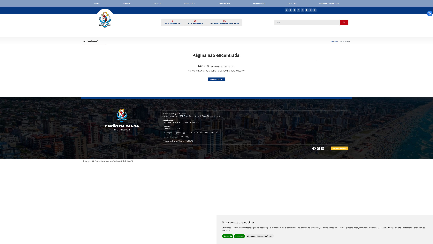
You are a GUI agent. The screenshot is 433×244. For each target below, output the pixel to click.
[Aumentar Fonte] (291, 10)
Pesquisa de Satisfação (329, 3)
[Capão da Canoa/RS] (105, 21)
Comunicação (259, 3)
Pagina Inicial (217, 79)
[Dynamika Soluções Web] (329, 161)
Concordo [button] (228, 236)
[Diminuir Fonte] (294, 10)
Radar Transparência (195, 22)
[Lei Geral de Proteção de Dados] (307, 10)
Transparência (224, 3)
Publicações (189, 3)
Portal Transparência (173, 22)
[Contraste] (315, 10)
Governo (126, 3)
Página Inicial (334, 41)
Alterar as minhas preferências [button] (259, 236)
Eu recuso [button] (239, 236)
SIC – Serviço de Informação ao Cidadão (224, 22)
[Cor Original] (311, 10)
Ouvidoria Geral (339, 148)
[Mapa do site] (302, 10)
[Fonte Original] (298, 10)
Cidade (97, 3)
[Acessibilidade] (287, 10)
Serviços (157, 3)
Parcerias (292, 3)
